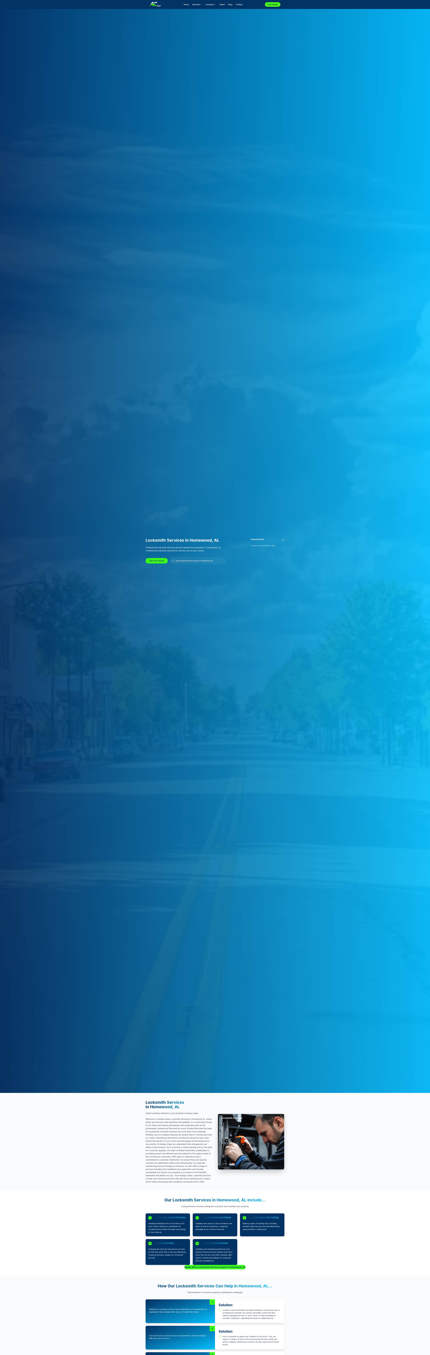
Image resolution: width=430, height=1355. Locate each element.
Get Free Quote (156, 561)
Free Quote (273, 4)
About (222, 4)
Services (196, 4)
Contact (239, 4)
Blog (230, 4)
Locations (210, 4)
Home (186, 4)
